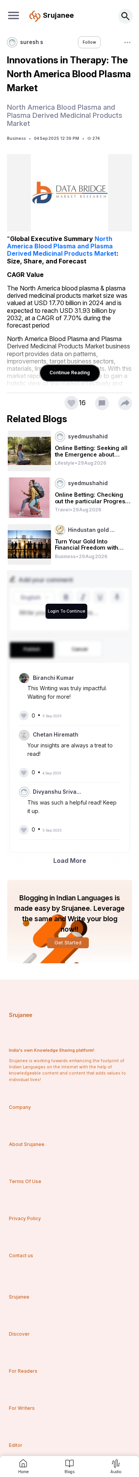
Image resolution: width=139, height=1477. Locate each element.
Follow (89, 42)
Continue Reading (69, 372)
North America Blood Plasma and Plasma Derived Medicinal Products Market (62, 246)
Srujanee (20, 1015)
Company (20, 1107)
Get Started (67, 943)
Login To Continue (66, 611)
